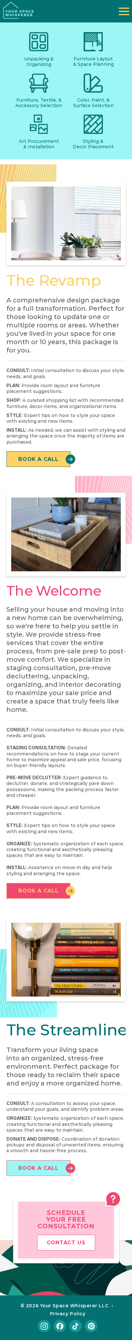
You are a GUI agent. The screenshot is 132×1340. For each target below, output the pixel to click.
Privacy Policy (68, 1314)
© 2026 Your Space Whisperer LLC (64, 1305)
